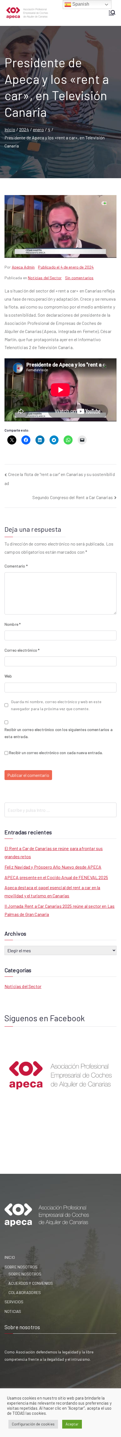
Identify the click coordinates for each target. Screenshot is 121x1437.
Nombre (13, 624)
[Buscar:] (60, 810)
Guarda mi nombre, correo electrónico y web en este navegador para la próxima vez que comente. (56, 705)
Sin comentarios (79, 277)
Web (8, 676)
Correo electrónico (22, 650)
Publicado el (66, 267)
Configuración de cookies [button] (33, 1424)
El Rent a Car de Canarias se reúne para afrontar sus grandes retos (54, 852)
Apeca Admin (23, 267)
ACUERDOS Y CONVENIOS (30, 1283)
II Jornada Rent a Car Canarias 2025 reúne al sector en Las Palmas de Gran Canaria (60, 910)
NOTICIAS (13, 1311)
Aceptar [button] (72, 1424)
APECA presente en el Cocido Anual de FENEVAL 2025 (56, 877)
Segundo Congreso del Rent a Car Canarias (72, 497)
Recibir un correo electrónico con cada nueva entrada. (56, 752)
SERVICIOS (14, 1301)
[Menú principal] (111, 13)
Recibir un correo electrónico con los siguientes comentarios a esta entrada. (59, 733)
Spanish (80, 4)
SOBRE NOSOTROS (21, 1266)
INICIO (10, 1257)
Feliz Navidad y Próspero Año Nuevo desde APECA (53, 867)
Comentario (16, 566)
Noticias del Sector (45, 277)
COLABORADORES (24, 1292)
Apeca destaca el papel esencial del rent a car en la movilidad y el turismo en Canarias (52, 891)
